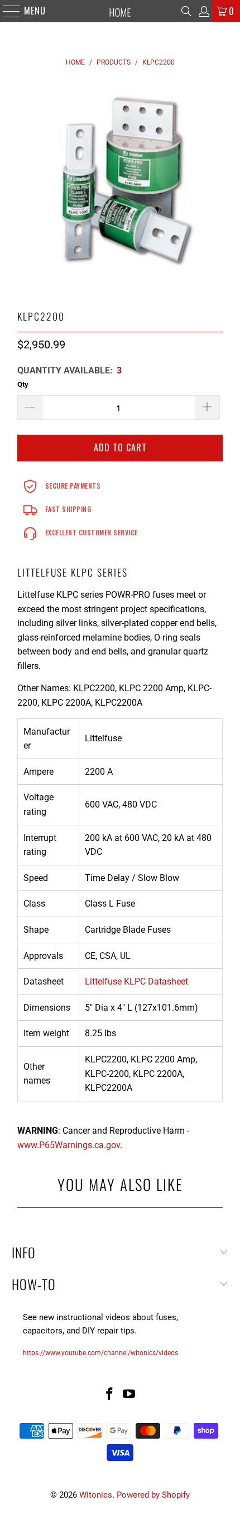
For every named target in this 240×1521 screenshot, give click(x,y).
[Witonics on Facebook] (109, 1395)
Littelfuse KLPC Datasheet (136, 981)
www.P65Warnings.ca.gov (68, 1145)
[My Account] (203, 11)
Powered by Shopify (153, 1495)
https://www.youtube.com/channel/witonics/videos (100, 1353)
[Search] (186, 11)
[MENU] (6, 11)
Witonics (95, 1495)
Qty (22, 384)
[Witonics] (120, 11)
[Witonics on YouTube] (129, 1395)
